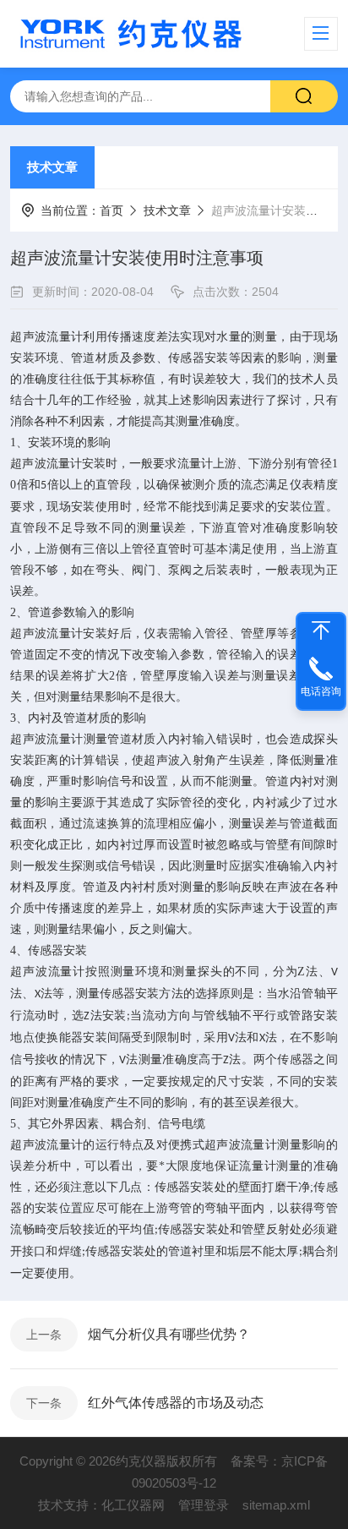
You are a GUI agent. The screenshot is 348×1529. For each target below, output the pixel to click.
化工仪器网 (133, 1505)
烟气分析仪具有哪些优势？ (169, 1334)
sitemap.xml (276, 1505)
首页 (111, 210)
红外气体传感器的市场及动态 (176, 1402)
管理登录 (203, 1505)
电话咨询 (321, 691)
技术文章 (52, 167)
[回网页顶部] (321, 630)
